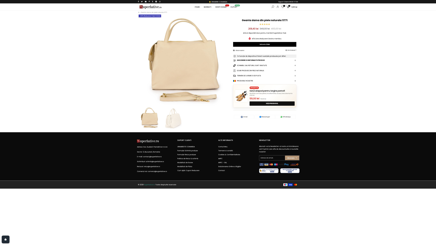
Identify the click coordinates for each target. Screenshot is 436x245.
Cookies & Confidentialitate (229, 154)
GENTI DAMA (221, 6)
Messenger (265, 117)
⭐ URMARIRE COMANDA (218, 2)
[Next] (227, 62)
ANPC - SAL (222, 162)
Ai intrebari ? (292, 50)
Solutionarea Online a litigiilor (229, 166)
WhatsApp (287, 117)
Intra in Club (265, 44)
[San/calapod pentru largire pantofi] (241, 96)
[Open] (5, 239)
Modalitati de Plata (184, 166)
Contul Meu (222, 147)
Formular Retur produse (186, 154)
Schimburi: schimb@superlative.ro (150, 161)
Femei (197, 7)
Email (245, 117)
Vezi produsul (272, 103)
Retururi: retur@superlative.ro (148, 166)
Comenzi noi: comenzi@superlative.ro (152, 171)
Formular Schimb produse (187, 150)
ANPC (220, 158)
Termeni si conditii (225, 150)
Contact (221, 170)
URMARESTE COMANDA (186, 147)
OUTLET (234, 6)
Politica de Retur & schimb (187, 158)
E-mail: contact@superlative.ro (149, 157)
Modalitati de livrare (185, 162)
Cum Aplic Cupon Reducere (188, 170)
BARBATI (207, 7)
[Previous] (142, 62)
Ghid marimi (239, 50)
